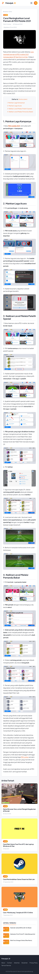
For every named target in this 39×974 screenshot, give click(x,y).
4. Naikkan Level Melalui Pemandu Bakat (20, 112)
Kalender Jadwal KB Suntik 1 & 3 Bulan (20, 928)
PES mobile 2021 (14, 126)
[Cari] (36, 3)
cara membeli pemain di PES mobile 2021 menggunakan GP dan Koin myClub (18, 54)
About (3, 963)
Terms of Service (6, 965)
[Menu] (31, 3)
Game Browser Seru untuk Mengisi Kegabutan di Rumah (19, 810)
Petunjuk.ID (5, 959)
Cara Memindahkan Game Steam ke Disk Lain (19, 879)
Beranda (5, 11)
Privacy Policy (34, 963)
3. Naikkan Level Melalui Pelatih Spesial (19, 108)
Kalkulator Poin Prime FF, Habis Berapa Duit (22, 934)
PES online (24, 757)
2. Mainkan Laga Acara (14, 106)
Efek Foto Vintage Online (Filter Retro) (21, 940)
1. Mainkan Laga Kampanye (16, 103)
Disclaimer (24, 963)
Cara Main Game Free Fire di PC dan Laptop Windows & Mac (18, 845)
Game (10, 11)
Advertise (17, 963)
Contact (9, 963)
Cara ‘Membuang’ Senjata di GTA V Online (18, 912)
